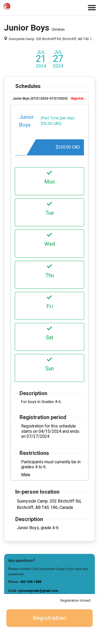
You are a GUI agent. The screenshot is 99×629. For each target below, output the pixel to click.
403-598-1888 (30, 582)
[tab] (49, 98)
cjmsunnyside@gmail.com (38, 591)
